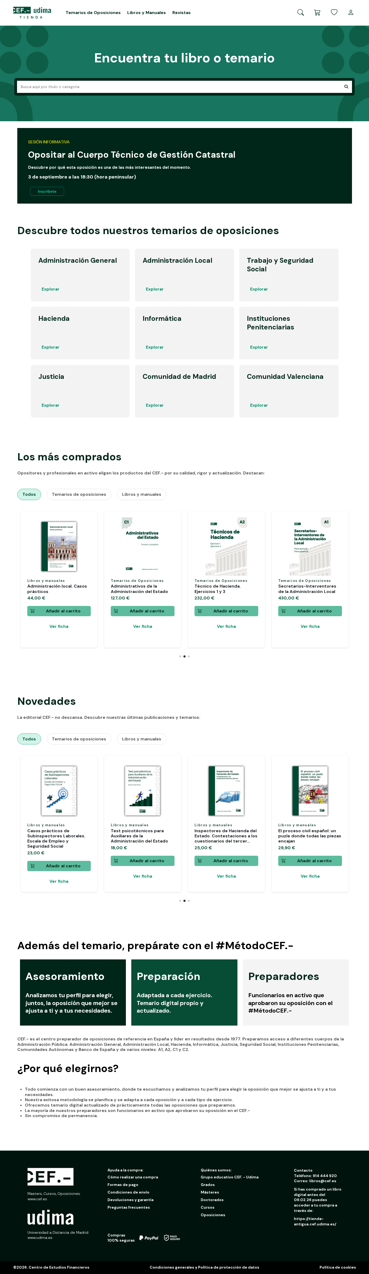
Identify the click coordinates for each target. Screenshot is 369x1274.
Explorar (50, 289)
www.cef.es (37, 1199)
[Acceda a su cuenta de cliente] (351, 12)
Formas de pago (123, 1184)
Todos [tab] (29, 494)
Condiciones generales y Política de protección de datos (204, 1267)
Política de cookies (338, 1267)
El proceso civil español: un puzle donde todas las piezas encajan (309, 836)
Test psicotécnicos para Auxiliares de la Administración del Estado (139, 836)
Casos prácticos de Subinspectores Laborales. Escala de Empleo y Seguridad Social (56, 838)
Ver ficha (58, 626)
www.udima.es (40, 1237)
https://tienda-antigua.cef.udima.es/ (315, 1221)
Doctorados (212, 1199)
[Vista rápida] (86, 535)
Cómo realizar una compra (133, 1177)
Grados (208, 1184)
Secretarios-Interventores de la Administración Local (307, 588)
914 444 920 (325, 1175)
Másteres (210, 1192)
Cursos (207, 1207)
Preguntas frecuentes (129, 1207)
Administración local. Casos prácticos (57, 588)
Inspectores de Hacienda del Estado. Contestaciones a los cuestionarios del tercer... (225, 836)
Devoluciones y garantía (130, 1199)
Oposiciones (213, 1214)
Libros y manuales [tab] (141, 494)
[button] (180, 656)
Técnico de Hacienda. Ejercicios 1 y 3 (217, 588)
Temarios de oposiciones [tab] (79, 494)
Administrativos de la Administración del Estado (139, 588)
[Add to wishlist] (86, 525)
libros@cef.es (322, 1180)
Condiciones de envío (128, 1192)
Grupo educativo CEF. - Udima (230, 1177)
